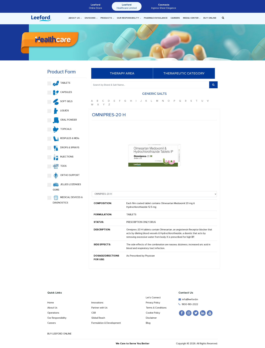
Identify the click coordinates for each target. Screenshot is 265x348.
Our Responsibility (128, 18)
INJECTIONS (66, 156)
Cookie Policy (153, 312)
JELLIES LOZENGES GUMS (67, 187)
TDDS (63, 165)
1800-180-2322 (189, 304)
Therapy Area (122, 73)
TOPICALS (65, 129)
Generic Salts (154, 93)
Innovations (97, 302)
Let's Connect (153, 297)
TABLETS (65, 82)
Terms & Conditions (156, 307)
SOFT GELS (66, 101)
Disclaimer (151, 317)
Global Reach (98, 317)
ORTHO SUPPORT (70, 175)
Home (50, 302)
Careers (175, 18)
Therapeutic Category (183, 73)
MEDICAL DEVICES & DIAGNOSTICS (68, 200)
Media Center (190, 18)
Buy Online (209, 18)
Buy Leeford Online (60, 333)
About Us (74, 18)
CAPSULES (66, 92)
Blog (148, 322)
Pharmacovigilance (155, 18)
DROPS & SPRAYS (69, 147)
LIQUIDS (64, 110)
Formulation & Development (106, 322)
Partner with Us (99, 307)
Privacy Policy (153, 302)
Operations (53, 312)
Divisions (90, 18)
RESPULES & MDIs (69, 138)
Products (106, 18)
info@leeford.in (189, 299)
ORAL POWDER (68, 119)
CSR (93, 312)
